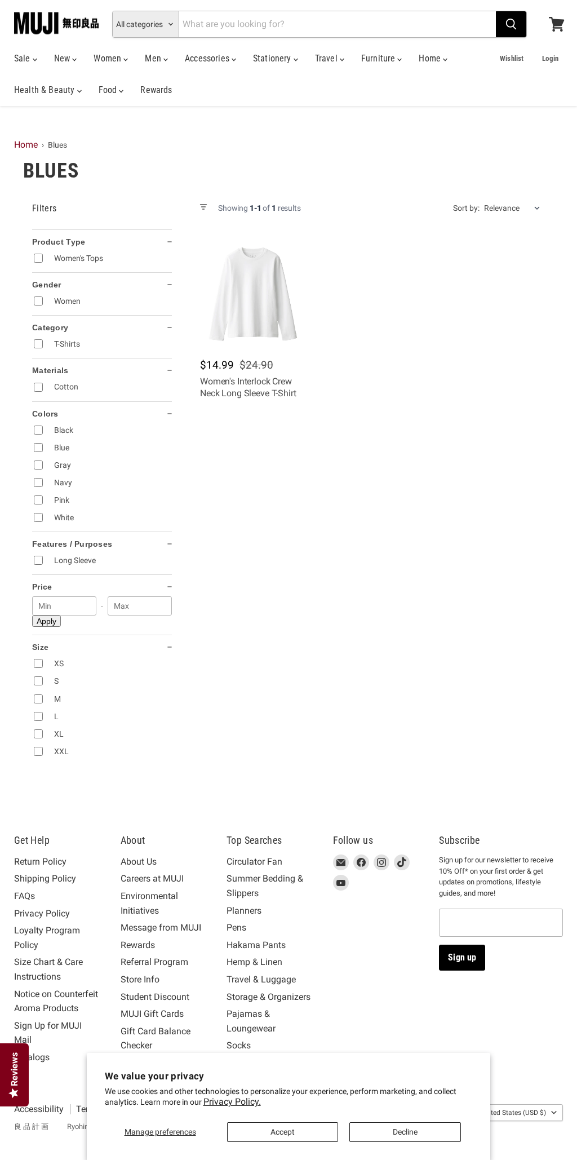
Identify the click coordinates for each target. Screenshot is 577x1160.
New (63, 58)
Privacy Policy (42, 913)
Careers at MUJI (152, 878)
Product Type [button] (58, 242)
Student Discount (155, 996)
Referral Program (154, 962)
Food (109, 90)
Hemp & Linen (254, 962)
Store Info (140, 979)
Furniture (379, 58)
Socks (239, 1045)
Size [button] (40, 647)
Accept (282, 1131)
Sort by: (466, 207)
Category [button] (50, 327)
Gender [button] (46, 285)
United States (513, 1113)
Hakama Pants (256, 945)
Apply (46, 621)
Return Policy (40, 861)
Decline (405, 1131)
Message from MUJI (161, 927)
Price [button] (42, 587)
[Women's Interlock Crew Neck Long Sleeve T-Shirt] (252, 294)
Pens (236, 927)
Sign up (462, 957)
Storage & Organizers (268, 996)
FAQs (24, 896)
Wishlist (511, 58)
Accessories (208, 58)
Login (550, 58)
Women (108, 58)
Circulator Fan (254, 861)
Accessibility (39, 1109)
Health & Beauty (45, 90)
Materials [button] (50, 370)
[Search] (511, 24)
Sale (23, 58)
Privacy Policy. (232, 1101)
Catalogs (32, 1057)
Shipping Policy (45, 878)
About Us (139, 861)
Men (154, 58)
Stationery (273, 58)
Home (431, 58)
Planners (244, 910)
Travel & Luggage (261, 979)
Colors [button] (45, 414)
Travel (327, 58)
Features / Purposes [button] (72, 544)
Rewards (156, 90)
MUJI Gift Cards (152, 1013)
